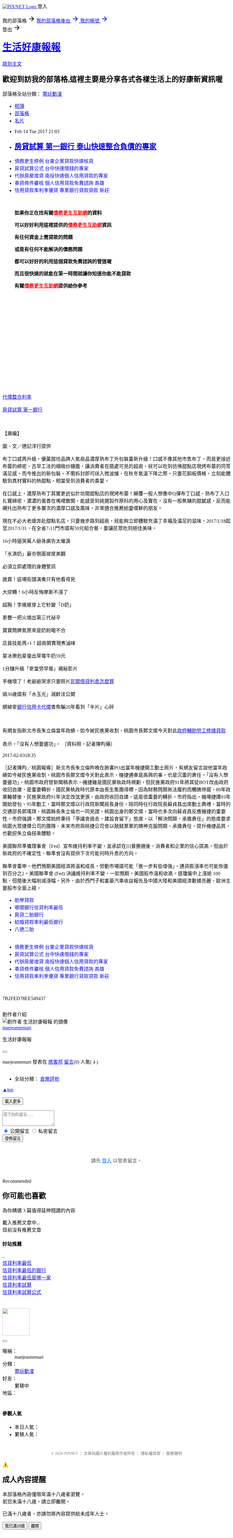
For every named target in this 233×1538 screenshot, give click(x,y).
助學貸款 (24, 900)
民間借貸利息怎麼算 (92, 681)
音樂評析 (49, 1079)
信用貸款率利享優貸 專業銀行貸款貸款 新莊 (62, 190)
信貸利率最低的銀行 (24, 1270)
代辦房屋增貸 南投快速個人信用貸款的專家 (61, 175)
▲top (7, 1089)
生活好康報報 (31, 47)
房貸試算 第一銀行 (22, 409)
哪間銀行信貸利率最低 (39, 907)
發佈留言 (13, 1138)
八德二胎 (24, 929)
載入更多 (13, 1101)
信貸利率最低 (17, 1263)
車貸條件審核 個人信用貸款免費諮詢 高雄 (59, 183)
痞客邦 (55, 1062)
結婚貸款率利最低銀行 (39, 922)
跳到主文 (12, 64)
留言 (69, 1062)
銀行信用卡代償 (34, 707)
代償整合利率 (17, 397)
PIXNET (71, 1453)
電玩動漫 (52, 94)
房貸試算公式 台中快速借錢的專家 (52, 168)
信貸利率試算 (17, 1285)
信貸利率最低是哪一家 (26, 1277)
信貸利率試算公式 (21, 1292)
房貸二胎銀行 (29, 914)
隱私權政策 (150, 1453)
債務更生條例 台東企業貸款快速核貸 (54, 161)
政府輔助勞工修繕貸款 (201, 730)
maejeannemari (16, 1027)
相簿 (19, 106)
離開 (35, 1526)
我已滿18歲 (15, 1526)
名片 (19, 120)
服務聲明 (174, 1453)
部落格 (22, 113)
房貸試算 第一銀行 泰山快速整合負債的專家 (86, 146)
